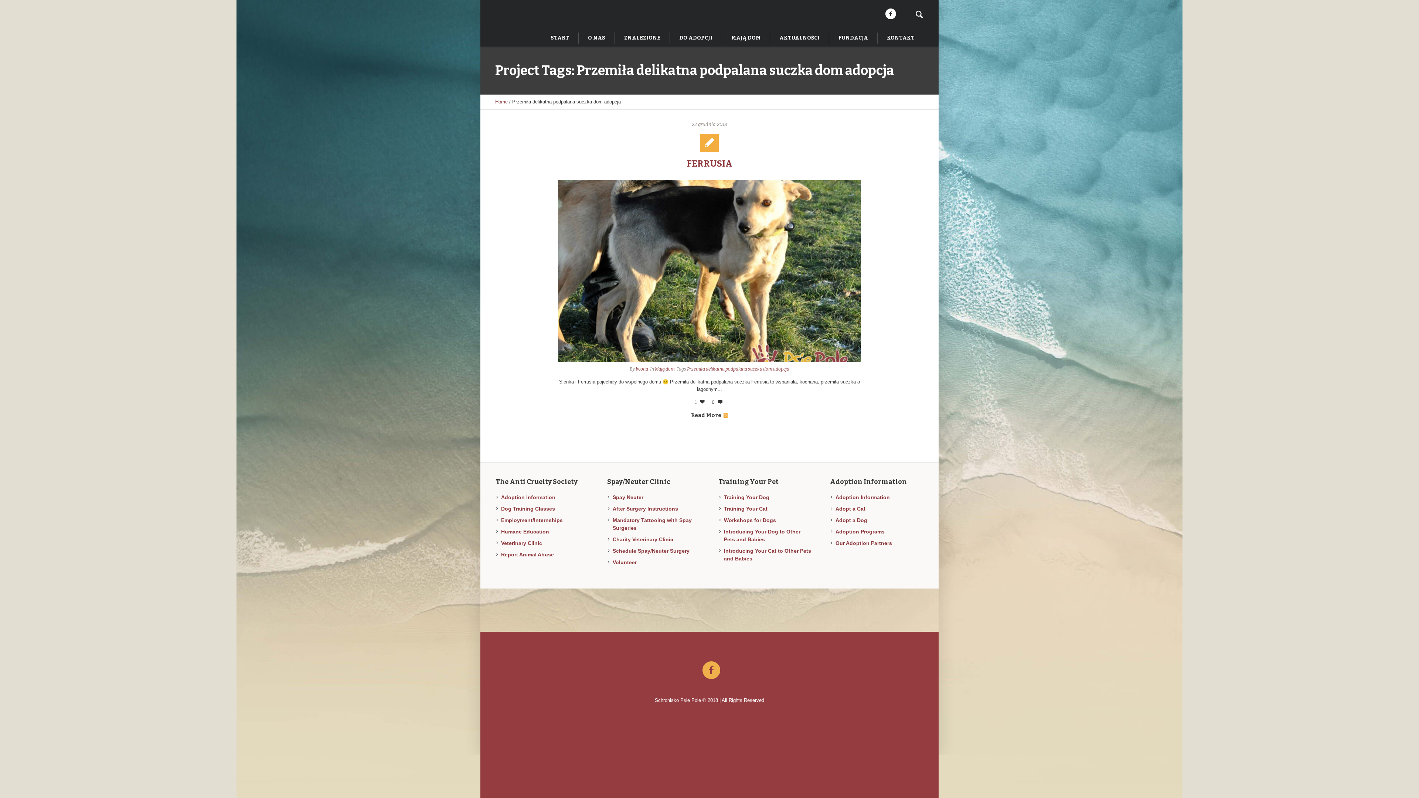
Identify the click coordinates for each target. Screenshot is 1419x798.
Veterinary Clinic (521, 543)
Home (501, 102)
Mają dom (665, 369)
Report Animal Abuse (527, 554)
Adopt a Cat (850, 509)
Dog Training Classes (528, 509)
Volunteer (625, 562)
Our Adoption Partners (864, 543)
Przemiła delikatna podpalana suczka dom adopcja (738, 369)
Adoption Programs (860, 532)
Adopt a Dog (851, 520)
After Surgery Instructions (645, 509)
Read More (706, 415)
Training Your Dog (746, 497)
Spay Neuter (628, 497)
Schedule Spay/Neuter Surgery (651, 551)
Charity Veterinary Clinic (643, 539)
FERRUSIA (709, 163)
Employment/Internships (532, 520)
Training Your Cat (746, 509)
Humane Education (525, 532)
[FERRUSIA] (709, 271)
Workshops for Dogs (750, 520)
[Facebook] (890, 14)
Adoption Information (528, 497)
